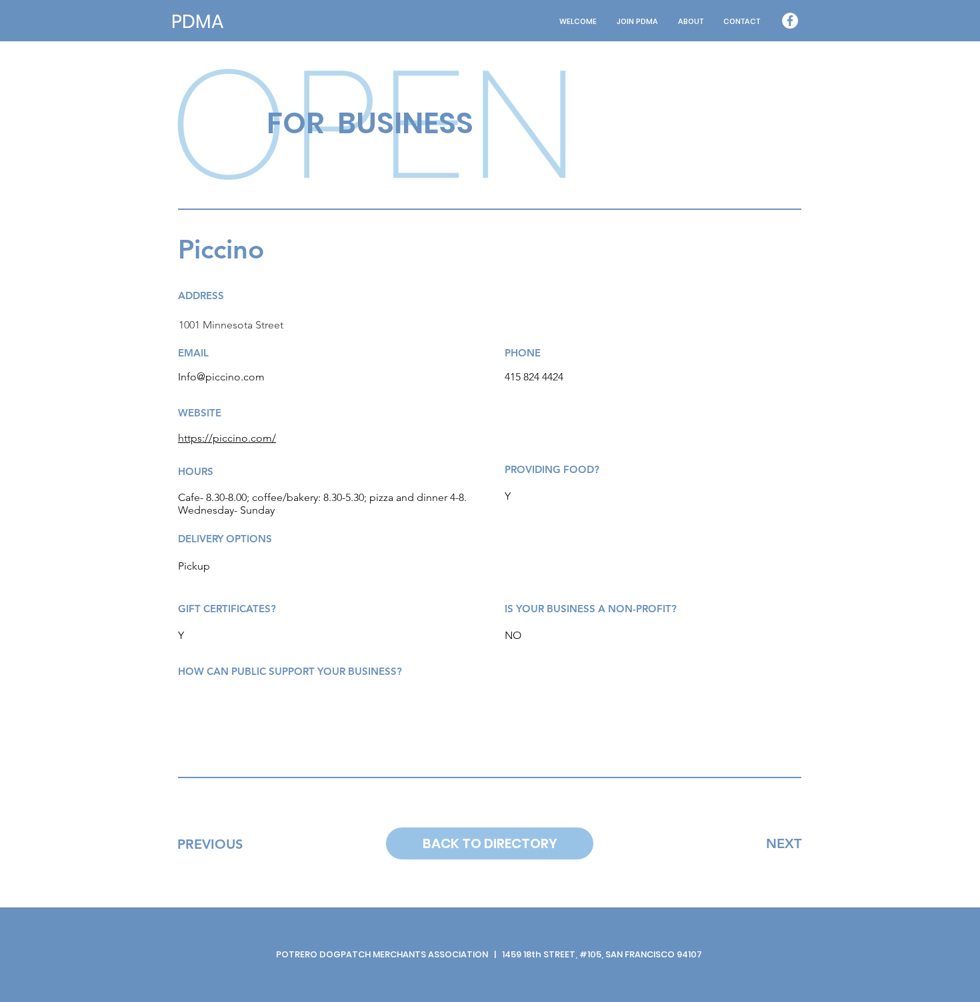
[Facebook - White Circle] (790, 21)
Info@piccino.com (221, 376)
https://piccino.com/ (227, 438)
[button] (690, 22)
